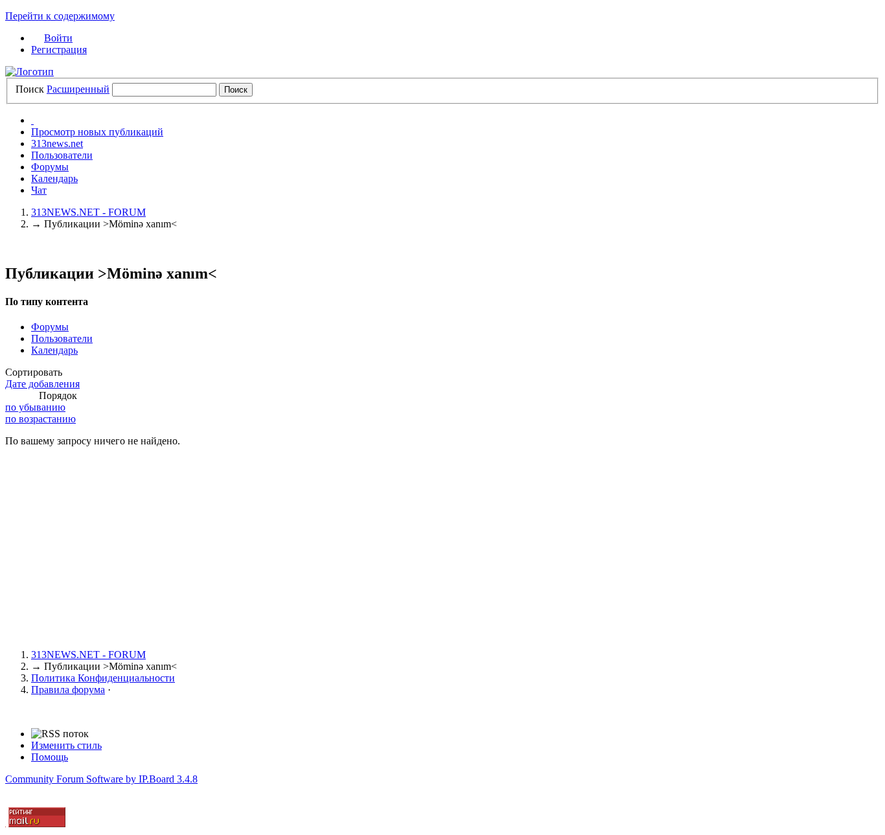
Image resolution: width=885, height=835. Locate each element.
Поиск (30, 89)
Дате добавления (42, 383)
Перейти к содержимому (60, 15)
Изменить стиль (66, 745)
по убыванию (35, 407)
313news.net (57, 143)
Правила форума (68, 689)
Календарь (54, 178)
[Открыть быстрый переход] (32, 120)
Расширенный (78, 89)
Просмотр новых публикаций (97, 131)
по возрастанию (40, 418)
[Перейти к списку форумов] (29, 71)
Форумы (50, 166)
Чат (39, 190)
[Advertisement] (394, 548)
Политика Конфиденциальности (103, 677)
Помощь (49, 756)
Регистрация (59, 49)
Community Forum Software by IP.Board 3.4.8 (101, 778)
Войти (58, 37)
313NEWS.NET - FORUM (88, 654)
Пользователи (62, 155)
